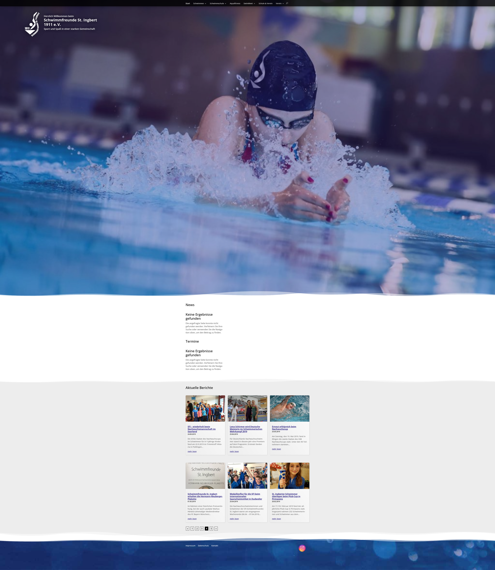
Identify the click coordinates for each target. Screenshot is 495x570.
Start (188, 4)
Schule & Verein (266, 4)
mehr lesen (192, 451)
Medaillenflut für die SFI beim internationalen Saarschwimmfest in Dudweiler (246, 496)
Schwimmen (198, 4)
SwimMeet (248, 4)
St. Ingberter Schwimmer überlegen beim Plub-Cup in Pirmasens (286, 496)
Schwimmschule (217, 4)
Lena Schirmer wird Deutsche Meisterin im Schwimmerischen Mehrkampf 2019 (246, 429)
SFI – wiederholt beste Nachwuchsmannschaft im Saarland (202, 429)
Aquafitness (235, 4)
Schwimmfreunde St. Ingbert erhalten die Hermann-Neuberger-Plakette (205, 496)
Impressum (190, 545)
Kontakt (214, 545)
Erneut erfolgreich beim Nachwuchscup (284, 427)
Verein (279, 4)
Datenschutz (203, 545)
